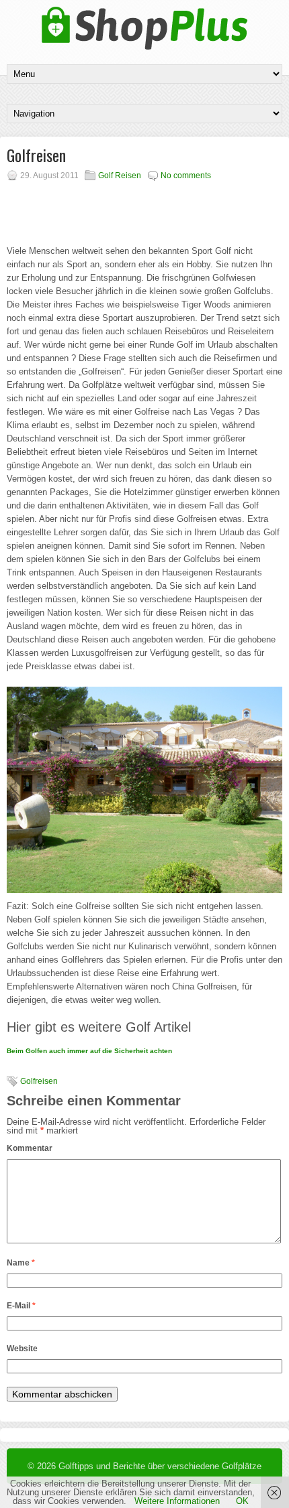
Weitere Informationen (177, 1501)
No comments (186, 175)
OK (242, 1501)
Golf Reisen (119, 175)
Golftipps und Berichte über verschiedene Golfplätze (159, 1466)
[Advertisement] (149, 207)
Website (22, 1348)
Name (21, 1262)
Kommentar (29, 1148)
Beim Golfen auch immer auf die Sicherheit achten (89, 1050)
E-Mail (21, 1305)
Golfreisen (39, 1081)
